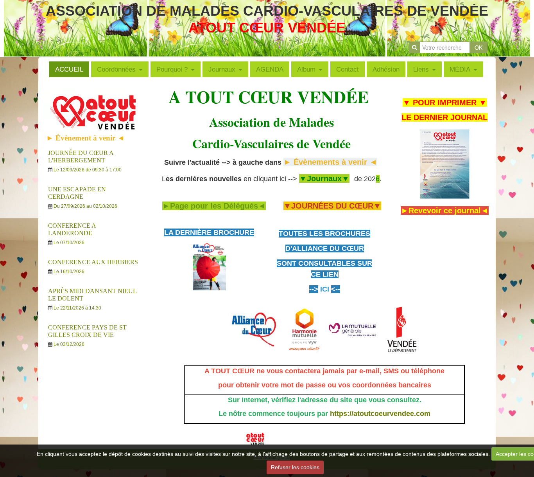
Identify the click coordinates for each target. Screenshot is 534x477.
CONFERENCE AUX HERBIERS (93, 262)
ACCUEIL (69, 69)
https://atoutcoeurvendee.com (380, 414)
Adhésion (386, 69)
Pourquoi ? (172, 69)
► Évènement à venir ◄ (85, 138)
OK (478, 47)
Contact (347, 69)
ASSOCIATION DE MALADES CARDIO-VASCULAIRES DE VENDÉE (267, 11)
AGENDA (269, 69)
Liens (421, 69)
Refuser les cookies (295, 467)
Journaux (221, 69)
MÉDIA (460, 69)
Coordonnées (116, 69)
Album (306, 69)
